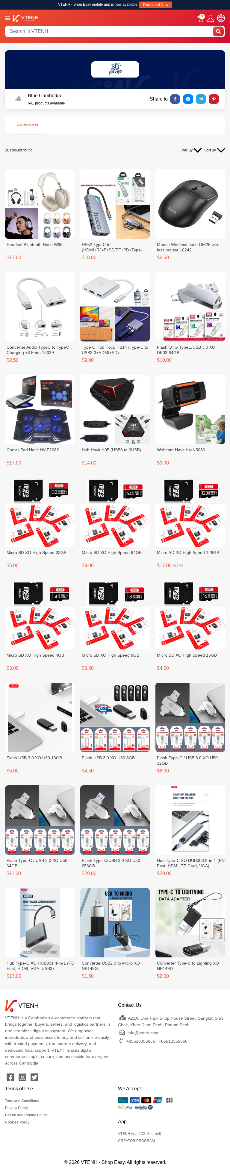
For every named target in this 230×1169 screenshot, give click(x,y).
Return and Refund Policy (26, 1115)
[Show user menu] (210, 18)
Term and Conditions (22, 1101)
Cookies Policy (17, 1122)
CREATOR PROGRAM (136, 1141)
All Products (27, 125)
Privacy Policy (16, 1108)
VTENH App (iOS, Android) (139, 1134)
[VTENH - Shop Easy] (25, 17)
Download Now (155, 5)
